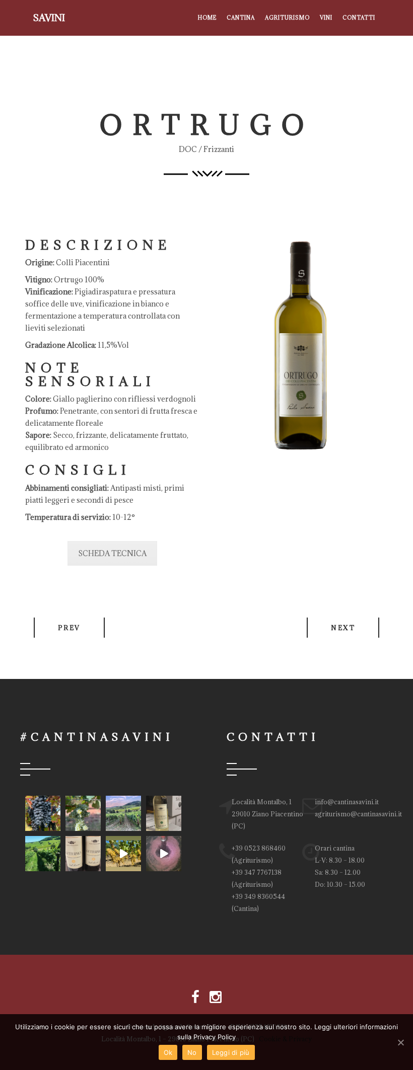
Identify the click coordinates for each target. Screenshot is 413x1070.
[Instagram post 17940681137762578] (83, 813)
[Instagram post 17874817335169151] (42, 813)
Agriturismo (287, 17)
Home (207, 17)
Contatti (358, 17)
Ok (168, 1052)
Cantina (241, 17)
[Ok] (400, 1042)
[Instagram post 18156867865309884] (42, 853)
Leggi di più (231, 1052)
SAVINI (49, 18)
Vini (326, 17)
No (192, 1052)
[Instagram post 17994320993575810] (83, 853)
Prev (69, 628)
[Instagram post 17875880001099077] (163, 813)
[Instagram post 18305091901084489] (123, 813)
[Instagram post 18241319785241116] (123, 853)
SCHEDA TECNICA (112, 553)
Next (343, 628)
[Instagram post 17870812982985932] (163, 853)
